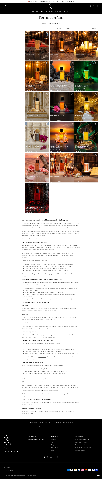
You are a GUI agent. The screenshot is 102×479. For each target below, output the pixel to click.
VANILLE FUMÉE (83, 176)
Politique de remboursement (83, 447)
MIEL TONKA (82, 146)
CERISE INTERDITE (35, 207)
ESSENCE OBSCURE (84, 54)
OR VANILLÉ (33, 115)
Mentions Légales (80, 450)
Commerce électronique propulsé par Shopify (26, 475)
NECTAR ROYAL (58, 54)
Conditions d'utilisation (81, 445)
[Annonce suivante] (97, 1)
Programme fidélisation (58, 445)
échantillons (42, 357)
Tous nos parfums (54, 23)
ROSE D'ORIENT (34, 176)
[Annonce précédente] (4, 1)
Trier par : (59, 28)
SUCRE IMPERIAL (34, 146)
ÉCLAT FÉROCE (58, 85)
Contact (53, 439)
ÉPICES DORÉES (83, 115)
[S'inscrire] (62, 427)
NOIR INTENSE (58, 115)
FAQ (52, 442)
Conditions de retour (81, 442)
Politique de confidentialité (82, 439)
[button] (5, 6)
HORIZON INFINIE (59, 146)
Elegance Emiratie (12, 475)
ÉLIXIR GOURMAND (59, 176)
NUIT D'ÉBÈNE (34, 54)
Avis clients (54, 447)
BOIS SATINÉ (33, 85)
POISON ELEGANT (83, 85)
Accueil (44, 23)
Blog (52, 450)
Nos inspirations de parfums (36, 439)
